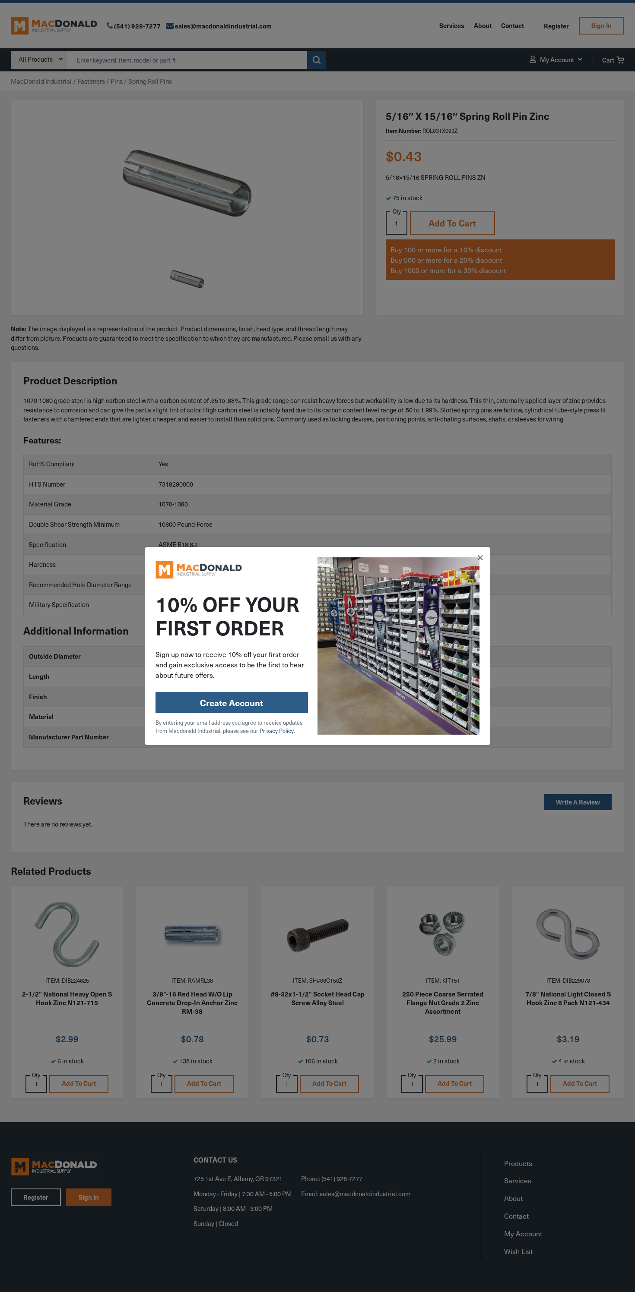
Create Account (231, 703)
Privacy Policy (277, 730)
